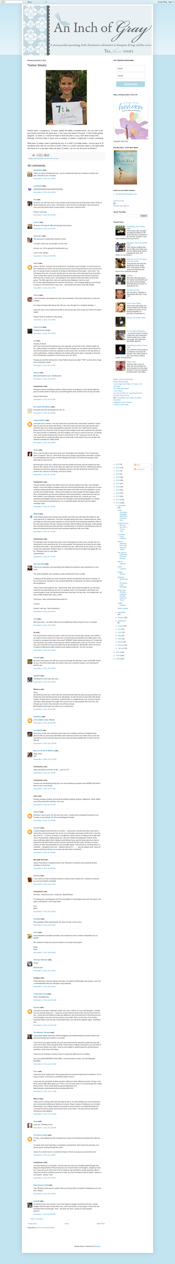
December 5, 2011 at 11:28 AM (44, 1128)
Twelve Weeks (123, 608)
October (121, 618)
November (122, 612)
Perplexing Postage (120, 382)
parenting (40, 158)
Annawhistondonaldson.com (126, 194)
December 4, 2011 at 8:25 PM (44, 668)
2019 (118, 477)
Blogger (97, 1246)
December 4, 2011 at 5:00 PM (44, 229)
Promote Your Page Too (121, 206)
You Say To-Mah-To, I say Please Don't (127, 393)
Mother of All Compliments (123, 379)
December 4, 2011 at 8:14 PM (44, 625)
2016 (118, 487)
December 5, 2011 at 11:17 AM (44, 1091)
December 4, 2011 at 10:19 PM (44, 743)
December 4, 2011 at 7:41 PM (44, 532)
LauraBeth (37, 186)
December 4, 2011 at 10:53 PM (44, 759)
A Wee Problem (122, 604)
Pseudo (36, 658)
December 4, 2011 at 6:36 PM (44, 413)
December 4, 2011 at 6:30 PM (44, 379)
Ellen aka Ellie (38, 564)
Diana (35, 263)
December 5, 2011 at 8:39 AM (44, 852)
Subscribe (130, 84)
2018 (118, 480)
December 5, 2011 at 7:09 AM (44, 820)
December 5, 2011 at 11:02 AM (44, 1064)
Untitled (129, 276)
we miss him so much (51, 158)
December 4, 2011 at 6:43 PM (44, 443)
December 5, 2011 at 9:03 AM (44, 912)
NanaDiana (37, 170)
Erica (35, 1071)
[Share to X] (43, 155)
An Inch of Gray (118, 201)
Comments (140, 469)
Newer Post (32, 1224)
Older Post (101, 1224)
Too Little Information (121, 388)
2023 (118, 464)
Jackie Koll (37, 327)
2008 (118, 659)
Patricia (36, 1007)
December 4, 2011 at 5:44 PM (44, 333)
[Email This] (37, 155)
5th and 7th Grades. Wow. (136, 318)
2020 (118, 474)
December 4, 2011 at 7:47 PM (44, 557)
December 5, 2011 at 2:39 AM (44, 773)
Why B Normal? (122, 563)
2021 (118, 471)
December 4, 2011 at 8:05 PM (44, 612)
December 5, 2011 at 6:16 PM (44, 1178)
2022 (118, 468)
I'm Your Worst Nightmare (136, 331)
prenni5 (36, 1201)
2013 (118, 496)
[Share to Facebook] (45, 155)
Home (67, 1224)
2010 (118, 652)
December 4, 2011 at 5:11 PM (44, 288)
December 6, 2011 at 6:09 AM (44, 1194)
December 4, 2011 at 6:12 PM (44, 365)
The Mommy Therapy (41, 1032)
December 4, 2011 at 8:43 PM (44, 682)
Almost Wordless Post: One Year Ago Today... (122, 545)
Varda (35, 450)
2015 (118, 490)
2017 (118, 484)
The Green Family (40, 1135)
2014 (118, 493)
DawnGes (37, 717)
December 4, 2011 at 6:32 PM (44, 399)
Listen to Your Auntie (121, 405)
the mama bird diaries (41, 407)
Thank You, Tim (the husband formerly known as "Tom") (122, 595)
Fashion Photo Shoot (121, 395)
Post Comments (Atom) (46, 1228)
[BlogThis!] (40, 155)
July (119, 629)
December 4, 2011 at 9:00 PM (44, 709)
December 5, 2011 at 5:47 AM (44, 789)
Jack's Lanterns (122, 568)
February (121, 645)
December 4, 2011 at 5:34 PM (44, 320)
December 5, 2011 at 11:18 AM (44, 1114)
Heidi (35, 1121)
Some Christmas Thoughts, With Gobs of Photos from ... (122, 515)
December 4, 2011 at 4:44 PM (44, 192)
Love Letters (118, 391)
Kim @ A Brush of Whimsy (43, 751)
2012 (118, 500)
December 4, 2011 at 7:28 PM (44, 507)
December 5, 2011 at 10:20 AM (44, 1000)
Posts (138, 465)
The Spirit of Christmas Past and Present (122, 556)
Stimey (36, 373)
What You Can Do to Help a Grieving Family (137, 260)
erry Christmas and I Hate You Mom (128, 398)
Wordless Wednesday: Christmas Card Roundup (123, 582)
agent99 (36, 676)
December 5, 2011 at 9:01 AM (44, 884)
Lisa (35, 619)
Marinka (36, 876)
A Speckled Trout (40, 994)
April (120, 639)
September (122, 621)
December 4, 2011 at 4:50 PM (44, 215)
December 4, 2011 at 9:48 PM (44, 723)
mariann (36, 828)
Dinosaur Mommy (40, 960)
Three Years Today (134, 303)
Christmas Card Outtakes (122, 536)
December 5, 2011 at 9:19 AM (44, 971)
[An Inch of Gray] (114, 204)
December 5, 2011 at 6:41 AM (44, 805)
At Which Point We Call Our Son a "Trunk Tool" (123, 527)
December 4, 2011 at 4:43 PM (44, 179)
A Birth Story (131, 362)
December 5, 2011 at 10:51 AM (44, 1025)
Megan (36, 514)
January (121, 648)
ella (34, 200)
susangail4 (37, 730)
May (119, 636)
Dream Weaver (121, 573)
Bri (34, 341)
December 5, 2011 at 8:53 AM (44, 868)
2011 (118, 503)
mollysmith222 (39, 420)
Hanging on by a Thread (122, 402)
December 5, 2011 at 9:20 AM (44, 987)
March (120, 642)
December (122, 505)
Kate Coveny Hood (40, 1185)
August (120, 626)
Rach (35, 932)
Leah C (36, 222)
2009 (118, 656)
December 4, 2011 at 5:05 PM (44, 256)
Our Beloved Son (133, 290)
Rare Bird (117, 400)
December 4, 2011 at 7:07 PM (44, 475)
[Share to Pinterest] (48, 155)
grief (35, 158)
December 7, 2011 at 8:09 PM (44, 1214)
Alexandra (37, 236)
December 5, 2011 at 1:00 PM (44, 1155)
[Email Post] (33, 155)
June (120, 632)
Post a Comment (37, 1219)
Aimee (36, 295)
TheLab (36, 812)
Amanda (36, 919)
